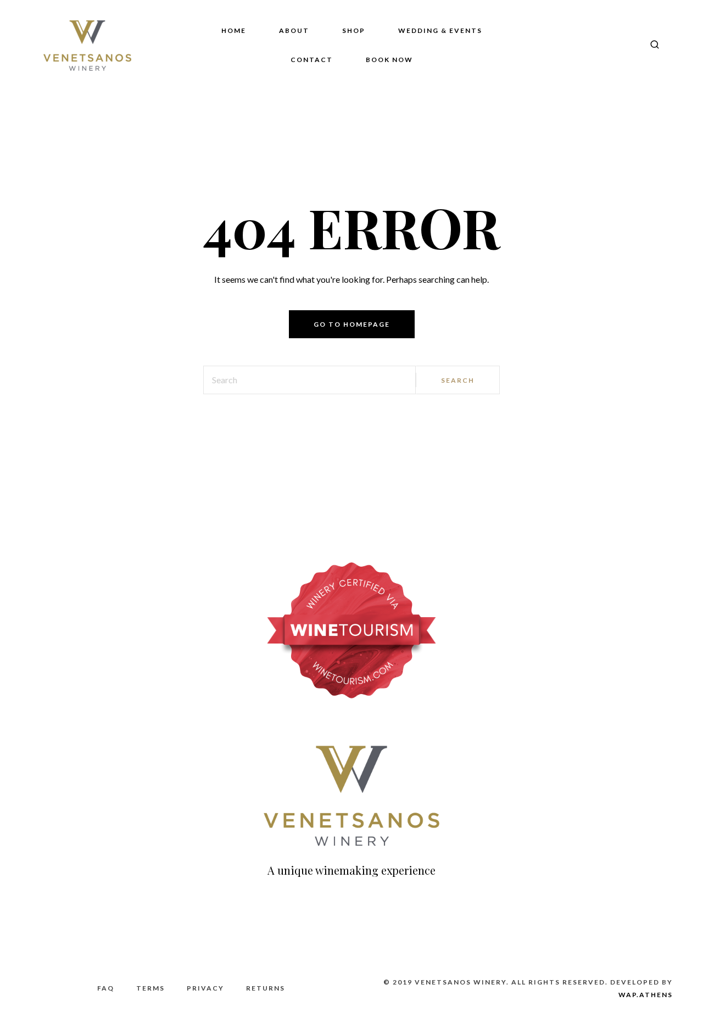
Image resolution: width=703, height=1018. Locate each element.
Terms (150, 988)
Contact (312, 59)
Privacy (205, 988)
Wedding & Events (440, 30)
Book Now (389, 59)
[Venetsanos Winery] (87, 45)
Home (233, 30)
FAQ (105, 988)
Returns (265, 988)
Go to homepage (352, 324)
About (294, 30)
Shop (353, 30)
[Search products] (650, 45)
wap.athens (645, 995)
